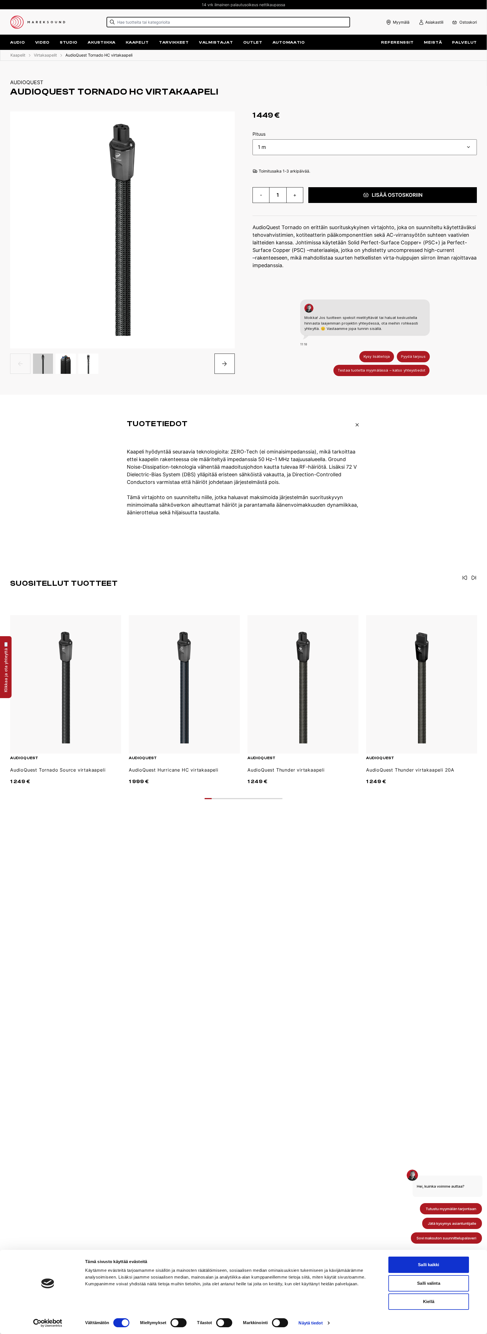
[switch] (179, 1322)
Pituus (259, 134)
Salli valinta (428, 1283)
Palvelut (464, 42)
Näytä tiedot (310, 1322)
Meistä (433, 42)
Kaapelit (17, 55)
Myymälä (401, 22)
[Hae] (112, 22)
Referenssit (397, 42)
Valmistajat (216, 42)
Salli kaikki (428, 1264)
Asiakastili (434, 22)
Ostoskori (468, 22)
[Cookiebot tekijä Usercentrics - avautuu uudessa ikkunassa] (47, 1323)
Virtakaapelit (45, 55)
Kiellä (428, 1301)
